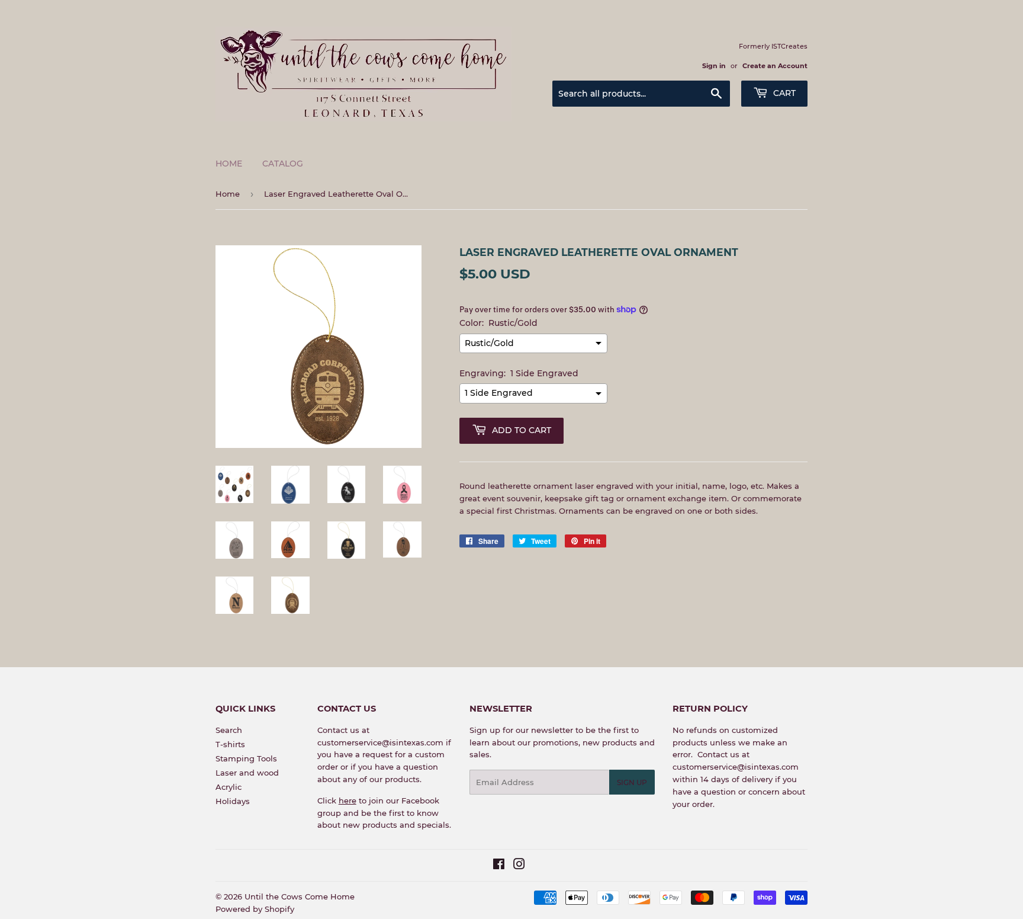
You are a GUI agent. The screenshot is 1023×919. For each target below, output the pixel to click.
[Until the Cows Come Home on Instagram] (519, 865)
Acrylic (228, 787)
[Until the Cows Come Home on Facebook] (499, 865)
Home (228, 163)
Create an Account (775, 66)
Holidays (232, 801)
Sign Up (632, 782)
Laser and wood (247, 772)
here (347, 800)
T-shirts (230, 744)
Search (228, 730)
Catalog (282, 163)
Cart (783, 93)
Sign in (714, 66)
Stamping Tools (246, 758)
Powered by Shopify (254, 909)
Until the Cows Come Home (300, 896)
